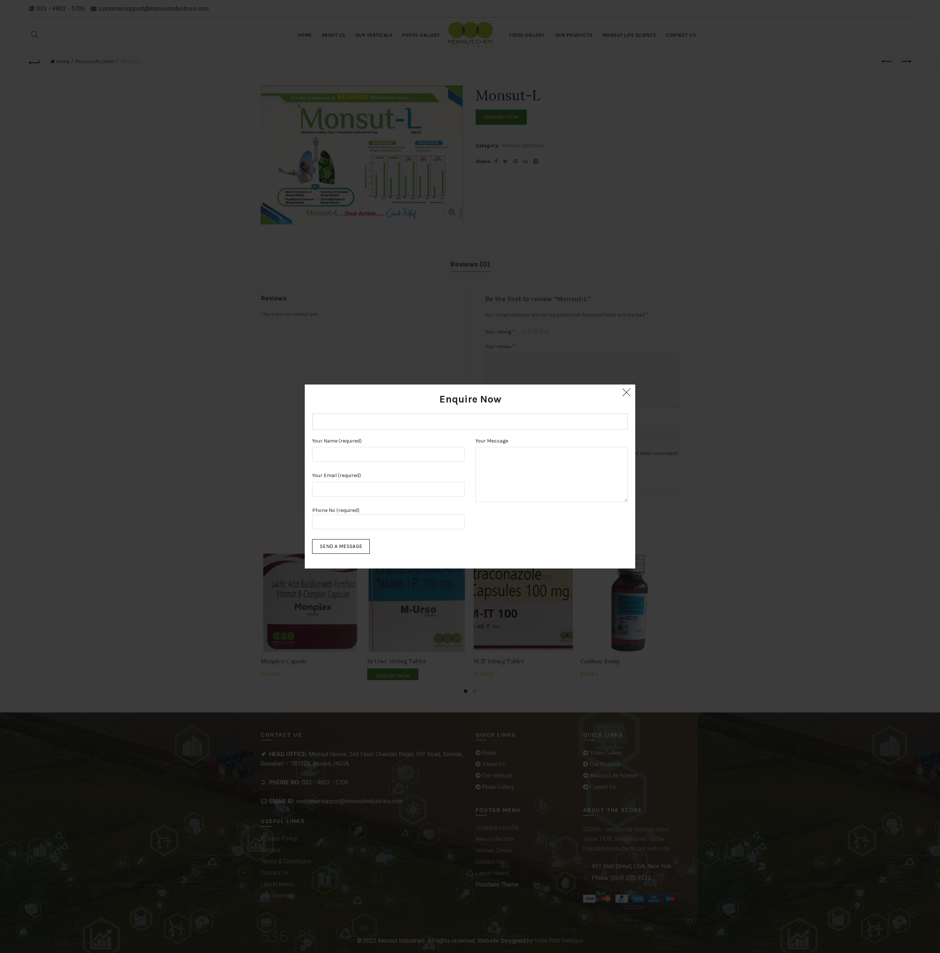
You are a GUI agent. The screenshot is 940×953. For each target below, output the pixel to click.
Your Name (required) (337, 441)
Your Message (492, 441)
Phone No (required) (335, 510)
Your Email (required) (336, 475)
